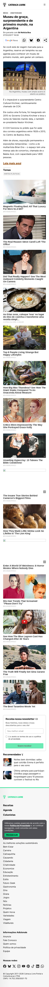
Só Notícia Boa (24, 32)
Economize (8, 868)
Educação (8, 872)
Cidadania (8, 861)
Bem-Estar (8, 846)
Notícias (7, 905)
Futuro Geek (9, 883)
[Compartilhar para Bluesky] (31, 40)
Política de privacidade (14, 947)
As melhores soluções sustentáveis (20, 843)
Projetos (7, 908)
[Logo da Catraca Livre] (14, 4)
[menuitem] (24, 806)
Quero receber (24, 746)
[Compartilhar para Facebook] (38, 40)
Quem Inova (9, 912)
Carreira (7, 850)
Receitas (8, 805)
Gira (5, 890)
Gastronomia (9, 886)
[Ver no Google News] (11, 40)
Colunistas (9, 814)
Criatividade (16, 13)
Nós (5, 901)
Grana (6, 894)
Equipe (6, 951)
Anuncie (7, 936)
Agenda (7, 810)
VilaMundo (8, 923)
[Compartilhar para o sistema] (45, 40)
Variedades (8, 915)
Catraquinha (9, 854)
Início (5, 13)
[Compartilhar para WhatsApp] (24, 40)
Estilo (6, 879)
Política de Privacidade (20, 825)
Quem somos (9, 943)
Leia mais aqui (12, 163)
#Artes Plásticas (12, 174)
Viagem (7, 919)
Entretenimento (10, 875)
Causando (8, 857)
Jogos (6, 897)
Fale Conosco (10, 940)
